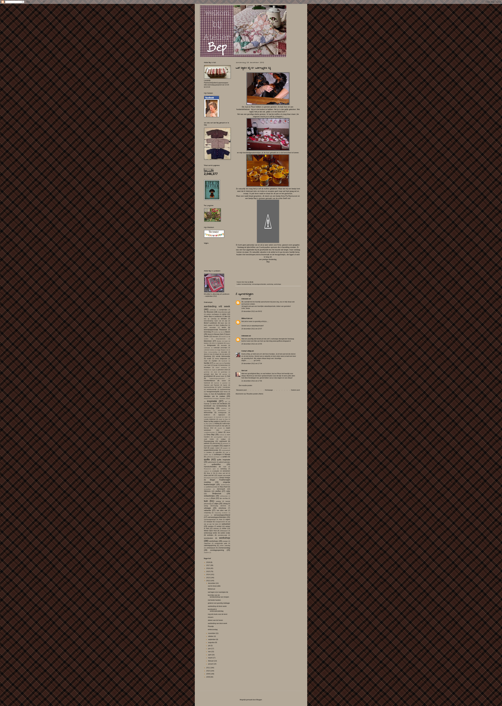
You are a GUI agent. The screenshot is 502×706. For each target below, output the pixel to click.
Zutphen (206, 552)
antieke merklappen (212, 314)
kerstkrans (223, 404)
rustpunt (206, 471)
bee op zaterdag (210, 318)
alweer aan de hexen (215, 620)
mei (209, 652)
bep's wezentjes (210, 327)
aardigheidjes (223, 309)
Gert (243, 370)
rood (224, 466)
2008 (208, 677)
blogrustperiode (221, 338)
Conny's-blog (246, 351)
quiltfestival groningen (213, 457)
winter (224, 528)
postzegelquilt (226, 450)
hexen (226, 391)
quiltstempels (212, 462)
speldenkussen (225, 484)
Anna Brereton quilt (224, 312)
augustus (211, 642)
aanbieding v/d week (217, 306)
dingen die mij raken (221, 354)
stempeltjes (207, 489)
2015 (208, 571)
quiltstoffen (216, 464)
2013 (208, 578)
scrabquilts (215, 471)
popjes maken (214, 448)
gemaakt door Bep (211, 374)
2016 (208, 568)
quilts (207, 459)
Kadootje (206, 403)
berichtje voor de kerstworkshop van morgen (218, 596)
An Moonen (208, 312)
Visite (220, 519)
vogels (227, 519)
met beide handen (214, 600)
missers (210, 617)
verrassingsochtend (222, 515)
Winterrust (211, 589)
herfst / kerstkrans (224, 387)
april (210, 655)
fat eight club (218, 363)
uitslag (225, 504)
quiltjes (225, 457)
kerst (214, 404)
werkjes (211, 526)
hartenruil (207, 383)
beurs (227, 332)
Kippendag (207, 410)
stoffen (218, 491)
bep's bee (224, 323)
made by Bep (223, 419)
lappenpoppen (208, 417)
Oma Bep (210, 434)
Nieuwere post (241, 390)
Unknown (244, 299)
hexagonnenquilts (213, 392)
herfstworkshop (225, 389)
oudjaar (223, 439)
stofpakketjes (209, 496)
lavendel (218, 417)
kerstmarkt (207, 406)
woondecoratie (222, 535)
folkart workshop (221, 367)
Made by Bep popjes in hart (214, 421)
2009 (208, 674)
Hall (228, 376)
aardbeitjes (212, 309)
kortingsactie (222, 412)
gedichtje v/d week (210, 372)
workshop (270, 284)
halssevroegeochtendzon (217, 378)
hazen (225, 385)
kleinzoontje (208, 412)
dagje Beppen (221, 350)
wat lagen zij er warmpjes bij (218, 592)
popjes (216, 446)
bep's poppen (208, 325)
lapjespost (221, 415)
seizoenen (226, 471)
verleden (206, 515)
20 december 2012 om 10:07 (251, 329)
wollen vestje (225, 533)
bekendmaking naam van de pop (215, 321)
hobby (206, 394)
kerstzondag (209, 408)
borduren (220, 343)
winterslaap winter (210, 533)
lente (226, 417)
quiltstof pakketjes (224, 462)
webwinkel (226, 524)
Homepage (269, 390)
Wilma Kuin (245, 318)
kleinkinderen (222, 410)
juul (226, 401)
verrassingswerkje (210, 519)
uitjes (216, 503)
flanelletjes (207, 367)
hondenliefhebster (243, 109)
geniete (225, 374)
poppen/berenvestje (211, 450)
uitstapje (207, 508)
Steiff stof (286, 198)
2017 (208, 565)
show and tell (222, 473)
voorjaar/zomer (220, 521)
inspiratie (212, 401)
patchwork (223, 441)
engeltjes (214, 361)
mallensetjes (226, 423)
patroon (206, 443)
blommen (208, 341)
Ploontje (211, 626)
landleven (207, 415)
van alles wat (222, 510)
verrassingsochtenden (259, 284)
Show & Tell (211, 473)
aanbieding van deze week (217, 623)
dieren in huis (208, 354)
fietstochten (224, 365)
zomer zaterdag (225, 545)
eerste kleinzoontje (223, 356)
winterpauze (224, 530)
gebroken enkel (223, 369)
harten (224, 380)
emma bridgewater (221, 358)
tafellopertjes (224, 496)
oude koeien (209, 439)
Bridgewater (211, 345)
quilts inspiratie (223, 460)
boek (226, 341)
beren (224, 327)
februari (211, 661)
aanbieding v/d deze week (217, 606)
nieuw (228, 432)
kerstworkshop (246, 284)
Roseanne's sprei (210, 469)
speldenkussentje (211, 487)
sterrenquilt (221, 489)
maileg (217, 423)
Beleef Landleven (210, 323)
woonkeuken (208, 538)
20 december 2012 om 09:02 (251, 311)
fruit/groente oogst (209, 369)
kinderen (224, 408)
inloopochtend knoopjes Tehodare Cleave (217, 398)
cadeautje (207, 347)
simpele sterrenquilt (224, 475)
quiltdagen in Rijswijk (222, 454)
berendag (207, 332)
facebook (224, 361)
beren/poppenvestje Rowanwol (215, 330)
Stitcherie (207, 491)
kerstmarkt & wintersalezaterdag (215, 610)
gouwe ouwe (220, 376)
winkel (219, 526)
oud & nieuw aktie (214, 586)
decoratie (224, 352)
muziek (220, 428)
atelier (224, 314)
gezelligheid (208, 376)
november (212, 633)
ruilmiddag (223, 469)
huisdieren (221, 394)
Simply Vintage (224, 478)
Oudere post (295, 390)
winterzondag (213, 629)
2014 (208, 574)
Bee (226, 316)
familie (206, 363)
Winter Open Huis (210, 531)
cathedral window (209, 350)
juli (209, 646)
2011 (208, 668)
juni (209, 649)
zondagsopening (217, 550)
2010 (208, 671)
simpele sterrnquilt (211, 477)
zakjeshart (207, 543)
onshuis (221, 434)
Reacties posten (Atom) (255, 394)
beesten (224, 319)
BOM (213, 343)
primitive (209, 452)
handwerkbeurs (209, 381)
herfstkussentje (211, 389)
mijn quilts (225, 426)
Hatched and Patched (211, 385)
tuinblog (218, 501)
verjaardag (207, 512)
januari (210, 664)
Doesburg (207, 356)
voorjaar (209, 522)
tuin (206, 501)
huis (212, 394)
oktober (211, 636)
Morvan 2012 (208, 428)
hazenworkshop (209, 387)
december (212, 583)
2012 (208, 581)
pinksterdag (216, 443)
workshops (277, 284)
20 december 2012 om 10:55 (251, 344)
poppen (225, 448)
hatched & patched (220, 383)
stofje (228, 491)
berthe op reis (218, 332)
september (212, 639)
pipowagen (207, 446)
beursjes (215, 336)
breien (228, 343)
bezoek (223, 336)
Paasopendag (209, 441)
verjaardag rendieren (221, 512)
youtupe (225, 541)
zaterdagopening (210, 545)
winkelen (216, 528)
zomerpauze (210, 548)
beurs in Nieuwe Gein (215, 334)
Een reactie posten (245, 385)
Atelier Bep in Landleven (213, 316)
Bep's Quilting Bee (222, 325)
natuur (220, 432)
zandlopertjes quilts (221, 543)
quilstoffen (218, 452)
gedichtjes (224, 372)
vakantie (207, 510)
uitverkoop (222, 508)
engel (205, 361)
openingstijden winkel (220, 437)
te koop (206, 498)
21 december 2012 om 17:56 (251, 381)
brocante (224, 345)
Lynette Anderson (209, 419)
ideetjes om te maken (214, 396)
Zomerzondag (224, 548)
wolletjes (210, 535)
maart (210, 658)
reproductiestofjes (210, 467)
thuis (213, 498)
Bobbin (219, 341)
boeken (206, 343)
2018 (208, 562)
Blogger (259, 700)
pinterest (225, 443)
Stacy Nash (224, 487)
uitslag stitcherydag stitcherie (215, 506)
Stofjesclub (216, 493)
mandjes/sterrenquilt (212, 426)
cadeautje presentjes (220, 347)
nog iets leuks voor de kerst (217, 614)
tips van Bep (224, 498)
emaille (209, 358)
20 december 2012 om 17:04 (251, 363)
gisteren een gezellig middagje (219, 603)
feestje (215, 365)
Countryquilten (265, 247)
